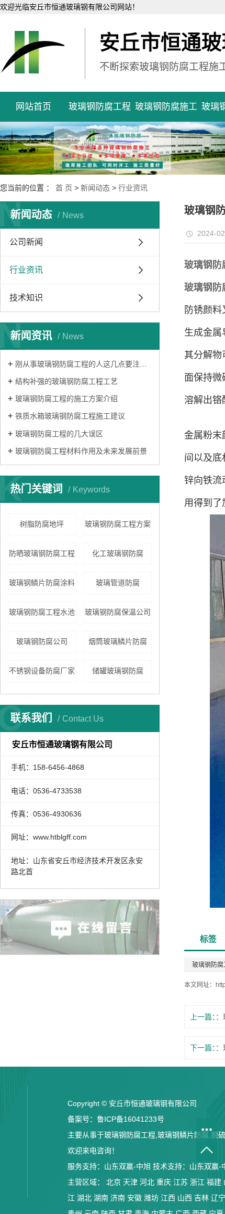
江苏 (180, 1182)
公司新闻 (26, 242)
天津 (130, 1182)
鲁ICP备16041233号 (130, 1119)
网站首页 (33, 107)
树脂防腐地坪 (42, 524)
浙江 (197, 1182)
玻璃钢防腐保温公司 (118, 612)
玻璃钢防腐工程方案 (118, 524)
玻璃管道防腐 (118, 582)
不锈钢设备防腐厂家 (42, 671)
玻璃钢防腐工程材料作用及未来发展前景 (81, 451)
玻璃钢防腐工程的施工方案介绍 (66, 398)
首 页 (63, 188)
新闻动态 (95, 188)
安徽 (134, 1198)
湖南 (101, 1198)
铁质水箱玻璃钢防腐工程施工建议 (70, 416)
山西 (184, 1198)
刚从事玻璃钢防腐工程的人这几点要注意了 (83, 364)
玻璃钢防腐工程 (100, 107)
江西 (168, 1198)
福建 (214, 1182)
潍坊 (151, 1198)
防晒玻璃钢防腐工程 (42, 553)
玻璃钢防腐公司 (42, 641)
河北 (147, 1182)
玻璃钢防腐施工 (166, 107)
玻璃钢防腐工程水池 (42, 612)
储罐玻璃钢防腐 (117, 671)
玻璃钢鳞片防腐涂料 (42, 582)
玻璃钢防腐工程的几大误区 (59, 433)
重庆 (163, 1182)
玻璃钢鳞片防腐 (183, 1135)
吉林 (201, 1198)
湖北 (84, 1198)
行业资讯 (133, 188)
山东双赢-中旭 (127, 1166)
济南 (117, 1198)
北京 (113, 1182)
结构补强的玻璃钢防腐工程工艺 (66, 381)
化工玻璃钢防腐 (117, 553)
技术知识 (26, 297)
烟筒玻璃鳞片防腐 (117, 641)
